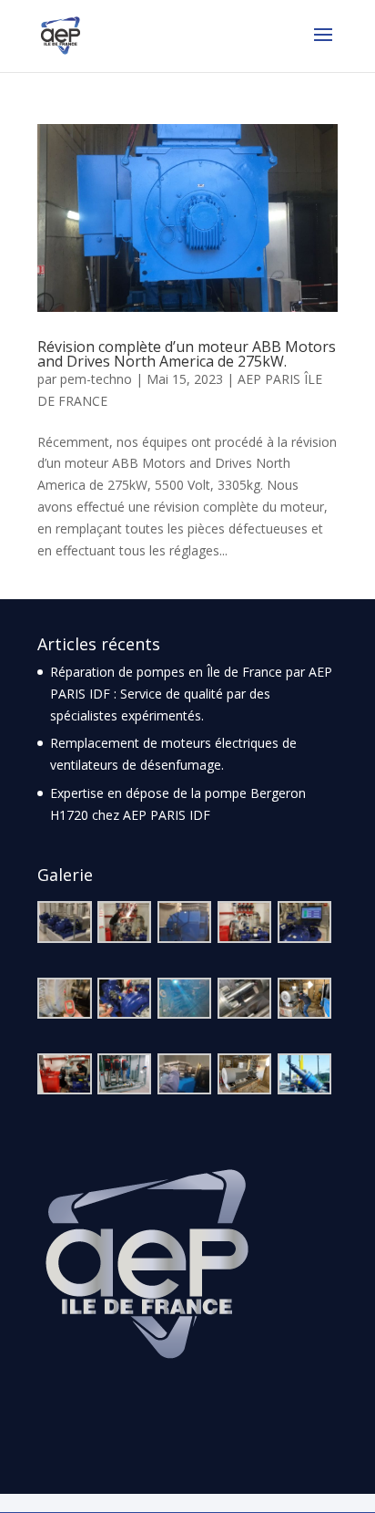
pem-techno (96, 379)
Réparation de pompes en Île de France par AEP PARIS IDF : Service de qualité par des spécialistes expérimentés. (191, 693)
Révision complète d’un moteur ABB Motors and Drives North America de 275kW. (186, 354)
